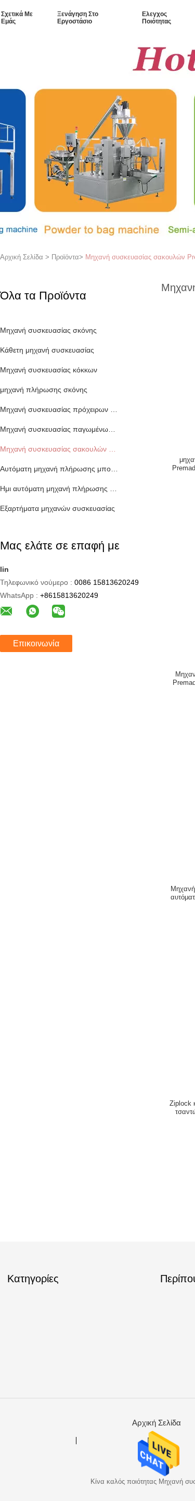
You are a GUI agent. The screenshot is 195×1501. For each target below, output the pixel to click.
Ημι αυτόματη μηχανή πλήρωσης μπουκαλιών (59, 488)
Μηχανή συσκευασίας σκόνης (48, 330)
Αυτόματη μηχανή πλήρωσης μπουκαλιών (59, 469)
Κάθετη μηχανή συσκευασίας (47, 350)
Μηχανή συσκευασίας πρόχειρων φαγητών (59, 409)
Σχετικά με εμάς (17, 17)
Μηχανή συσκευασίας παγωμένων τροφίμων (59, 429)
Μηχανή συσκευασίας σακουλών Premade (59, 449)
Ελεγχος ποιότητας (156, 17)
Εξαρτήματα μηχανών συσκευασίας (57, 508)
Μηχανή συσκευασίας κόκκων (48, 370)
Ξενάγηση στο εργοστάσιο (77, 17)
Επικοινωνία (36, 643)
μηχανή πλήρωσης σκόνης (43, 389)
